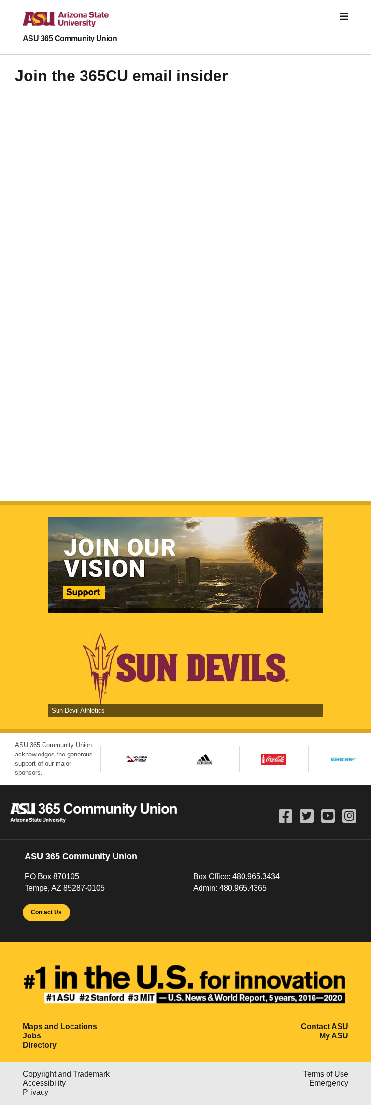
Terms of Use (325, 1074)
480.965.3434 (256, 876)
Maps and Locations (60, 1026)
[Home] (58, 23)
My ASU (333, 1036)
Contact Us (46, 912)
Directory (40, 1045)
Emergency (328, 1083)
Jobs (32, 1036)
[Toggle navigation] (344, 17)
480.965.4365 (243, 888)
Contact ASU (324, 1026)
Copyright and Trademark (66, 1074)
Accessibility (44, 1083)
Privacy (35, 1092)
